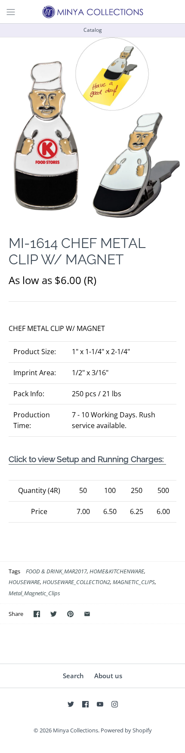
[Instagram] (114, 704)
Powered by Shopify (126, 730)
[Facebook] (85, 704)
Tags (14, 571)
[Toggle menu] (11, 11)
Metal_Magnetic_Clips (34, 593)
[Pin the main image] (70, 614)
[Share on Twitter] (53, 614)
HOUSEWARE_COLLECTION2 (76, 582)
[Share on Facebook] (37, 614)
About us (108, 675)
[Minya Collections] (92, 11)
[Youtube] (100, 704)
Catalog (92, 30)
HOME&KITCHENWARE (116, 571)
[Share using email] (87, 614)
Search (73, 675)
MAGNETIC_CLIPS (134, 582)
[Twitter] (71, 704)
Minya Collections (75, 730)
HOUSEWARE (24, 582)
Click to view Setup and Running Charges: (87, 459)
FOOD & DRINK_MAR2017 (56, 571)
